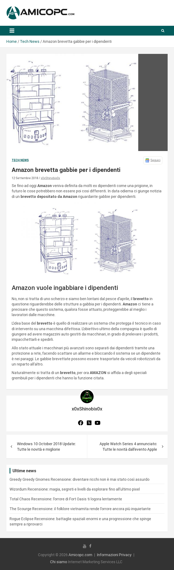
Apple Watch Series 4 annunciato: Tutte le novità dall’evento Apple (128, 446)
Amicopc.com (80, 555)
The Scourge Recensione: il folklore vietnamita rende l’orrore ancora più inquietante (80, 509)
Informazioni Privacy (114, 555)
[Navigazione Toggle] (11, 31)
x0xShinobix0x (50, 178)
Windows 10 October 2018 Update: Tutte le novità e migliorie (46, 446)
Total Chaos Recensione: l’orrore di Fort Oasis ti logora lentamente (66, 499)
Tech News (20, 160)
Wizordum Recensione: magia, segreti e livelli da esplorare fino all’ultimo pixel (75, 489)
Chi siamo (58, 562)
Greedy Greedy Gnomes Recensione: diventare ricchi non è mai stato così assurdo (79, 479)
